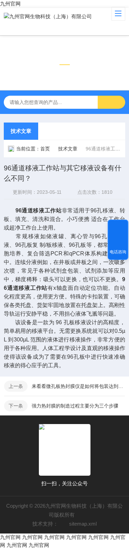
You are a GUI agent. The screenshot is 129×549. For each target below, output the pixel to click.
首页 (45, 148)
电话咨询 (118, 252)
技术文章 (21, 131)
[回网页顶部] (118, 227)
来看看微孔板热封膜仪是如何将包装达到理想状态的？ (78, 386)
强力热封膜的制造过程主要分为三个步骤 (75, 406)
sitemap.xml (83, 524)
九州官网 (10, 4)
